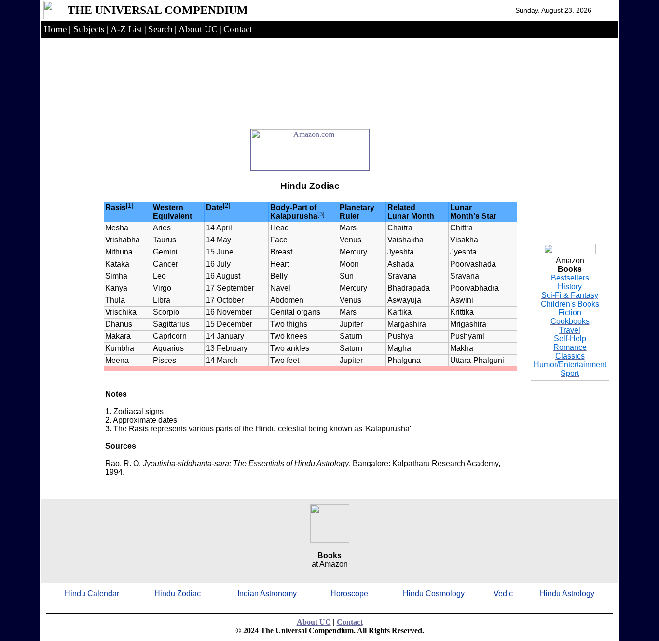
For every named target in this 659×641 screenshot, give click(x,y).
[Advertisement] (310, 73)
